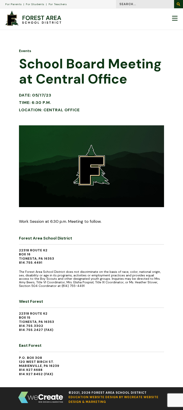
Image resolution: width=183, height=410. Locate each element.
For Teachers (58, 4)
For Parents (13, 4)
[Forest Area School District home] (33, 18)
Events (25, 50)
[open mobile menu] (175, 18)
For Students (35, 4)
